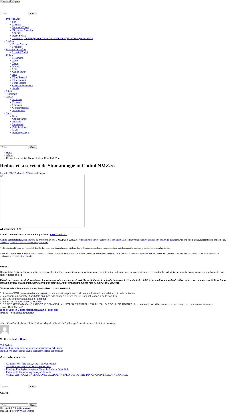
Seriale (15, 88)
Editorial (16, 24)
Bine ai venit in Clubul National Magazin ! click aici (29, 310)
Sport (15, 116)
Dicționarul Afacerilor (23, 30)
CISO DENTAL (58, 234)
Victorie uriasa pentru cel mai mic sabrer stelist (28, 366)
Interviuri (16, 121)
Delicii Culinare (20, 127)
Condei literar (19, 71)
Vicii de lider (18, 110)
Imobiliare (17, 99)
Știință (9, 91)
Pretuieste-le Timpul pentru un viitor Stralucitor (29, 372)
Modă (15, 130)
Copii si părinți (19, 118)
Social (9, 113)
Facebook (41, 299)
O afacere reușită (20, 107)
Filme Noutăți (19, 80)
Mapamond (17, 58)
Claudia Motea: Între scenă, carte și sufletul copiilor (31, 363)
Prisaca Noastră (19, 44)
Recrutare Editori (20, 27)
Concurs (16, 33)
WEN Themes (27, 410)
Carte (15, 69)
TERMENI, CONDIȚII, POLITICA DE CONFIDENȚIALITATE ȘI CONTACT (52, 38)
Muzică (16, 66)
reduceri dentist (94, 323)
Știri (14, 21)
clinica (23, 323)
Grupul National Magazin (28, 301)
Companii (17, 105)
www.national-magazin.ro (37, 293)
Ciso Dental (13, 323)
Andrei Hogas (38, 173)
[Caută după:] (14, 13)
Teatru (15, 63)
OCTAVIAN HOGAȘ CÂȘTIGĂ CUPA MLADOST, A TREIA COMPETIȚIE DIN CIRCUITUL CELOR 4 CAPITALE (67, 374)
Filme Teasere (19, 82)
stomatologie (109, 323)
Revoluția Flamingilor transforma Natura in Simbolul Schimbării (37, 369)
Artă (14, 74)
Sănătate (10, 41)
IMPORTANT (13, 19)
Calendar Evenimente (22, 85)
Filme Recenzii (19, 77)
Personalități (18, 124)
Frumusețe (17, 46)
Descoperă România (16, 49)
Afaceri (9, 96)
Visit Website (6, 345)
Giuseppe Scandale (76, 323)
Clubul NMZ (59, 323)
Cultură (9, 55)
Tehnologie (11, 94)
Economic (17, 102)
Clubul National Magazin (40, 323)
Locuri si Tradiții (20, 52)
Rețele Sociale (19, 35)
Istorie (15, 60)
